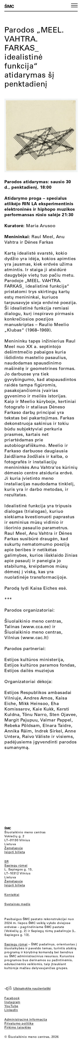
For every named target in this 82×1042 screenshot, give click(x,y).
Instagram (12, 1002)
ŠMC (9, 6)
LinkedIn (11, 1010)
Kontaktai (11, 895)
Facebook (11, 998)
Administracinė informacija (25, 1019)
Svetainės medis (17, 904)
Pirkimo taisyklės (17, 1027)
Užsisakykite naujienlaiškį (32, 988)
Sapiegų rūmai (16, 865)
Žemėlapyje (13, 848)
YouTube (11, 1006)
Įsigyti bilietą (14, 852)
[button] (74, 5)
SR (6, 861)
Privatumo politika (18, 1023)
